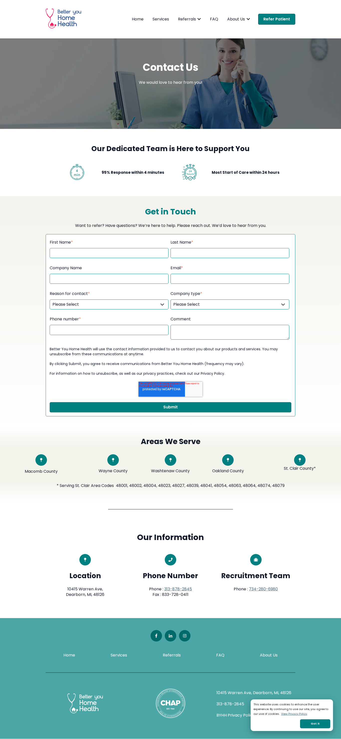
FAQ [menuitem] (220, 655)
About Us (236, 19)
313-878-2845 (178, 589)
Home (138, 19)
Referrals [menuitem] (172, 655)
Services (161, 19)
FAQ (214, 19)
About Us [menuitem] (269, 655)
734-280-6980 (263, 589)
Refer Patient (276, 19)
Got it (315, 724)
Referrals (187, 19)
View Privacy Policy (294, 714)
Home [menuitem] (69, 655)
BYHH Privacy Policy (235, 715)
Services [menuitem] (119, 655)
